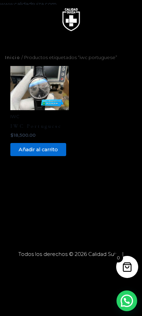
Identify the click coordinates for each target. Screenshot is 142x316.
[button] (126, 300)
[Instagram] (81, 266)
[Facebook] (61, 266)
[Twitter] (71, 266)
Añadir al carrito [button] (38, 149)
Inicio (12, 57)
